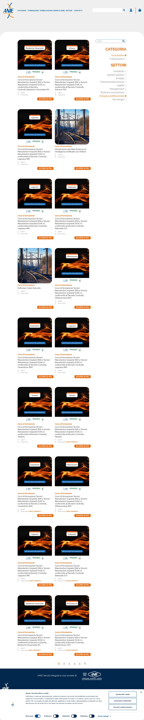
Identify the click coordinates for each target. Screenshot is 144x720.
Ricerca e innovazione (112, 92)
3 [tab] (69, 663)
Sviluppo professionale (111, 95)
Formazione (33, 11)
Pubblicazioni (46, 11)
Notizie (69, 11)
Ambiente (118, 71)
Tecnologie (118, 99)
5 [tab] (80, 663)
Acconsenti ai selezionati (122, 701)
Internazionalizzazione (112, 81)
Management (117, 88)
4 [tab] (74, 663)
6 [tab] (85, 663)
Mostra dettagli (103, 716)
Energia (120, 78)
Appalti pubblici (115, 74)
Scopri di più (45, 99)
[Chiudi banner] (141, 692)
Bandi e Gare (59, 11)
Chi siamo (22, 11)
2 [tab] (64, 663)
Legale (120, 85)
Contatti (78, 11)
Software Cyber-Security (29, 288)
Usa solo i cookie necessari (122, 707)
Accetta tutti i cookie (123, 694)
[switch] (56, 716)
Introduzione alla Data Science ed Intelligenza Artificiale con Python (70, 150)
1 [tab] (59, 663)
